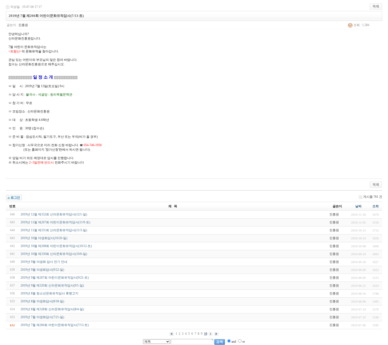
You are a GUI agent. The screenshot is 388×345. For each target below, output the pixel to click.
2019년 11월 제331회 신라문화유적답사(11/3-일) (54, 230)
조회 (375, 206)
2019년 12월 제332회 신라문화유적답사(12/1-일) (54, 214)
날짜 (358, 206)
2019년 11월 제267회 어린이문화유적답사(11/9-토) (55, 222)
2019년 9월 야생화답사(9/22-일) (42, 270)
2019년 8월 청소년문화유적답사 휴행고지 (49, 293)
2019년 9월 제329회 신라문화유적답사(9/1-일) (52, 285)
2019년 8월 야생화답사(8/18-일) (42, 301)
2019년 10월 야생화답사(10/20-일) (44, 238)
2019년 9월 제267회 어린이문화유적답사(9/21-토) (55, 277)
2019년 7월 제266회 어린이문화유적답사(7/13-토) (55, 325)
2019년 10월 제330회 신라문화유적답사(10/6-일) (54, 254)
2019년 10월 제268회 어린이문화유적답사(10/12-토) (56, 246)
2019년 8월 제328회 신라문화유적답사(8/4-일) (52, 309)
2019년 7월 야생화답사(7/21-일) (42, 317)
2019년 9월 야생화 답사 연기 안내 (44, 262)
